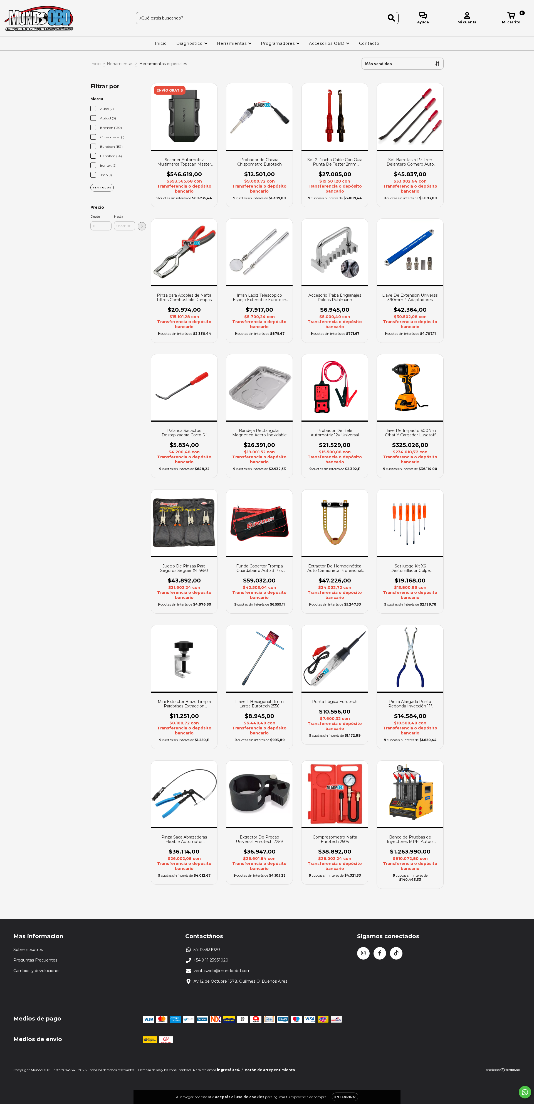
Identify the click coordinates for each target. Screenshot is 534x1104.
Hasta (118, 216)
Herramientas (232, 43)
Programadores (278, 43)
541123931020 (207, 949)
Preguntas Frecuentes (35, 960)
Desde (95, 216)
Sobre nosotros (28, 949)
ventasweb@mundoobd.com (222, 970)
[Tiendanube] (503, 1070)
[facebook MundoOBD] (380, 953)
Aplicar (142, 226)
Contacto (369, 43)
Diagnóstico (190, 43)
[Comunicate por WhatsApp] (525, 1092)
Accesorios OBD (327, 43)
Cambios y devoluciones (36, 970)
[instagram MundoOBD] (363, 953)
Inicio (161, 43)
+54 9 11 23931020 (211, 960)
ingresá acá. (228, 1070)
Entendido (345, 1097)
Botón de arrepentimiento (270, 1070)
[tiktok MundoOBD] (396, 953)
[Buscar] (391, 17)
